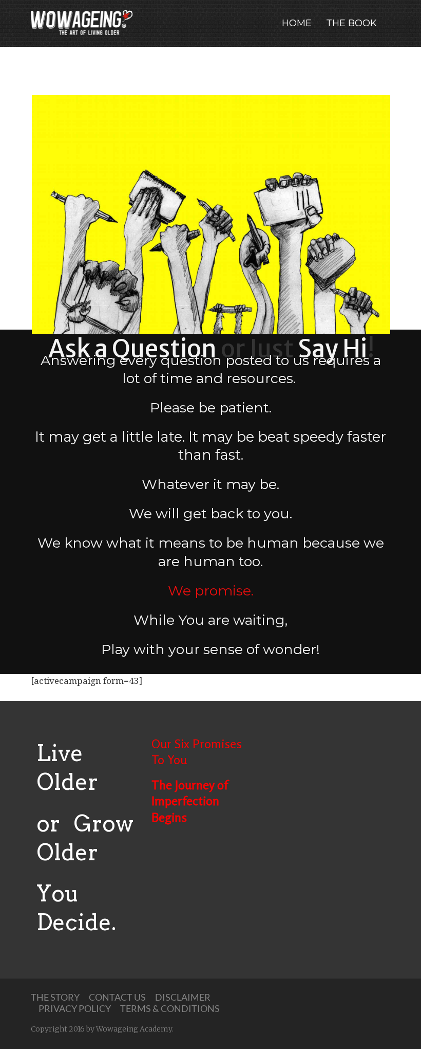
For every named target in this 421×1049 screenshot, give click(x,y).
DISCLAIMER (182, 997)
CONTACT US (117, 997)
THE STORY (55, 997)
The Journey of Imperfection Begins (189, 800)
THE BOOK (351, 23)
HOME (297, 23)
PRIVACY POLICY (75, 1008)
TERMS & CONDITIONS (170, 1008)
